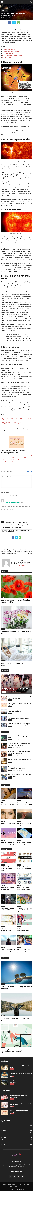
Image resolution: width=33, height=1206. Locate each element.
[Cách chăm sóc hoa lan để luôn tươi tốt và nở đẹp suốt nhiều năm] (16, 617)
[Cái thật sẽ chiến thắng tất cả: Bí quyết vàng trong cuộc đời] (4, 1082)
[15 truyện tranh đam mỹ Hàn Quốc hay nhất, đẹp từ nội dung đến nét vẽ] (16, 683)
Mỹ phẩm (3, 1130)
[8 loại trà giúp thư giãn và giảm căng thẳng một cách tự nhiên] (4, 746)
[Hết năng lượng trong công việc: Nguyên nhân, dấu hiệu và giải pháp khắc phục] (16, 1035)
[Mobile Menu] (2, 2)
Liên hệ (22, 1186)
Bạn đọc (4, 10)
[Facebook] (10, 1176)
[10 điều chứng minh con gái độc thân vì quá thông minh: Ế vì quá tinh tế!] (24, 919)
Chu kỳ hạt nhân (22, 522)
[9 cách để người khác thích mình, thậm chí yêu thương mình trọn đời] (24, 940)
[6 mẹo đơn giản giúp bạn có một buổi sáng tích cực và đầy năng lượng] (16, 649)
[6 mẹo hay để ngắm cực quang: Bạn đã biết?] (4, 738)
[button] (31, 2)
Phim (2, 1128)
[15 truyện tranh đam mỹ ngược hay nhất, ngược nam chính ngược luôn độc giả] (4, 718)
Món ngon (3, 1144)
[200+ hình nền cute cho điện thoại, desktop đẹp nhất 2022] (4, 705)
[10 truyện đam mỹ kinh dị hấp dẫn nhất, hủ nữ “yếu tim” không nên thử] (8, 899)
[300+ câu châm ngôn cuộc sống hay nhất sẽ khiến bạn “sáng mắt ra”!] (4, 711)
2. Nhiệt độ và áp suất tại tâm (10, 51)
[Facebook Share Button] (9, 22)
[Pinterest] (14, 1176)
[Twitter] (22, 1176)
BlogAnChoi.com (6, 1165)
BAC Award (17, 1186)
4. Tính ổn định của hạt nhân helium (12, 55)
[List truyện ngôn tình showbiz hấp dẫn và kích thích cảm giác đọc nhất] (8, 919)
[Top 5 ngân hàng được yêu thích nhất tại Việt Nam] (4, 777)
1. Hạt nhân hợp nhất (8, 49)
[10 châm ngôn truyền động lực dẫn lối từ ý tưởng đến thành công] (4, 769)
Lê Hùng (20, 560)
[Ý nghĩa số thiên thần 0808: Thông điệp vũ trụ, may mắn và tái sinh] (4, 1075)
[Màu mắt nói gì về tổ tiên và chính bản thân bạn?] (8, 814)
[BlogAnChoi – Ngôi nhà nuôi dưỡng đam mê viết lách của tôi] (8, 857)
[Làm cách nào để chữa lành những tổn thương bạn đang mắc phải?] (8, 940)
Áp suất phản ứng (10, 522)
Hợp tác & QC (26, 1184)
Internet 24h (4, 1142)
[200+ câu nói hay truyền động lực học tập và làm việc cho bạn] (8, 793)
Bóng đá (3, 1139)
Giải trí (2, 1132)
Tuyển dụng (19, 1184)
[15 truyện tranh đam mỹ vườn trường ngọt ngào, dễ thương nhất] (4, 698)
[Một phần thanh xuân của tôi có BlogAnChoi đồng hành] (8, 878)
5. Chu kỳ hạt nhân (7, 57)
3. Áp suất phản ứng (8, 53)
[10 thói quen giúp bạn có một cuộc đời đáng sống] (8, 833)
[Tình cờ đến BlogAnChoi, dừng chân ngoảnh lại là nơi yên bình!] (24, 793)
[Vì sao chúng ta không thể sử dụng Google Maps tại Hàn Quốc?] (24, 833)
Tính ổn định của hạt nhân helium (11, 527)
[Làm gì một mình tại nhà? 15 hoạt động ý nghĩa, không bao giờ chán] (4, 1067)
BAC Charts (11, 1186)
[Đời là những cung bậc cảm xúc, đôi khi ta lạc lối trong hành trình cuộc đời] (16, 1004)
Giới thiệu (4, 1184)
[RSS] (18, 1176)
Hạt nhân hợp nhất (7, 525)
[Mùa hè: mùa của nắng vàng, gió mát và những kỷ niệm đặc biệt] (16, 972)
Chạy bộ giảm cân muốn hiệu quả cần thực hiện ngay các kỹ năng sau (24, 551)
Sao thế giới (4, 1125)
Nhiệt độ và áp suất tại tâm (22, 525)
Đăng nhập (29, 471)
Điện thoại (3, 1137)
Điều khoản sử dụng (12, 1184)
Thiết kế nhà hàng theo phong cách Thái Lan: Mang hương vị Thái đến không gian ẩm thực (8, 551)
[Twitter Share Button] (14, 22)
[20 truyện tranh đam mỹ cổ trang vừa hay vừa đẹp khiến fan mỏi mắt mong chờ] (4, 725)
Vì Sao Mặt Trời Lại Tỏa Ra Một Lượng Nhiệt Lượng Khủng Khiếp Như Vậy (15, 531)
